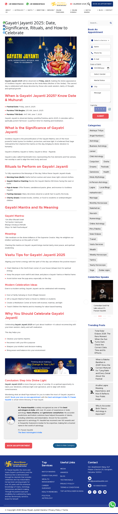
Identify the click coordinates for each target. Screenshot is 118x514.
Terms (65, 510)
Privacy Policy (67, 484)
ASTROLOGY (19, 10)
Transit (93, 239)
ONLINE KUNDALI (73, 11)
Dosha (106, 162)
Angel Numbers (96, 136)
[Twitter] (4, 32)
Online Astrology (97, 224)
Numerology (95, 218)
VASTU (30, 10)
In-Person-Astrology (98, 182)
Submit (100, 116)
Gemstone (94, 172)
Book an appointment (102, 4)
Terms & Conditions (69, 487)
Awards (64, 472)
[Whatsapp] (4, 22)
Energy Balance (50, 475)
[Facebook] (4, 25)
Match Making (48, 472)
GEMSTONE (40, 10)
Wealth (93, 250)
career (93, 151)
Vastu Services (96, 244)
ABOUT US (8, 11)
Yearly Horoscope (98, 265)
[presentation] (86, 302)
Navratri (93, 213)
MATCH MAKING (87, 11)
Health (106, 172)
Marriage (94, 198)
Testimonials (66, 480)
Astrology (94, 141)
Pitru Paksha (95, 229)
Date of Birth (95, 64)
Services (50, 10)
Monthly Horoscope (98, 203)
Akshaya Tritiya (96, 131)
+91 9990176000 (16, 4)
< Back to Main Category (64, 445)
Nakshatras (95, 208)
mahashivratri (95, 193)
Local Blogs (105, 187)
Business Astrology (98, 146)
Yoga (92, 270)
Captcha (93, 105)
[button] (100, 318)
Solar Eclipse (95, 234)
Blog (62, 476)
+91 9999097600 (37, 4)
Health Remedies (50, 492)
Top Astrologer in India (71, 491)
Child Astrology (96, 156)
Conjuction (94, 162)
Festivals (105, 167)
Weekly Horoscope (98, 255)
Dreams (93, 167)
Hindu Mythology (97, 177)
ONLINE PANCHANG (60, 11)
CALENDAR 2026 (79, 4)
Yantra (93, 260)
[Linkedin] (4, 29)
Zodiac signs (104, 270)
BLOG (101, 10)
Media (63, 469)
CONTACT (108, 10)
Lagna (92, 187)
